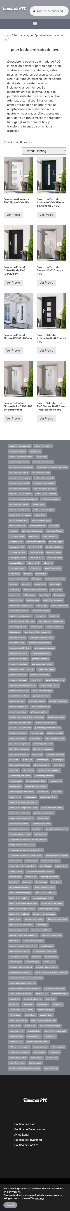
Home (7, 35)
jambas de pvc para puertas (19, 951)
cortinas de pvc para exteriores (21, 994)
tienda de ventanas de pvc (54, 579)
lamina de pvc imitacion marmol (21, 925)
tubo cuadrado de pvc (17, 568)
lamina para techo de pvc (34, 919)
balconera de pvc (58, 1047)
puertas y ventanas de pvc (44, 648)
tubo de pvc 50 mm (16, 563)
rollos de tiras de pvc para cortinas (22, 621)
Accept (10, 1205)
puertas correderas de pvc (42, 691)
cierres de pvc (28, 1004)
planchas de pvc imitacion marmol (47, 728)
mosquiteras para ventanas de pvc (22, 845)
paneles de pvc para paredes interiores (23, 802)
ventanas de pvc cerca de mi (46, 494)
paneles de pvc (43, 818)
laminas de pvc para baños (19, 914)
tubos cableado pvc (50, 536)
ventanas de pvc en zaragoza (20, 478)
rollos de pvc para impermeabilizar (51, 621)
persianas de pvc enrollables (20, 776)
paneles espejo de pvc (48, 797)
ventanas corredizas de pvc (19, 510)
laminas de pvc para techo (19, 898)
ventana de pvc (40, 515)
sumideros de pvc (16, 600)
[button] (35, 23)
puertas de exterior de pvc (49, 685)
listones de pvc (41, 882)
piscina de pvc (58, 760)
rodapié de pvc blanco (54, 627)
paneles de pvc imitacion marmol (21, 818)
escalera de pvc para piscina (46, 967)
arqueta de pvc (52, 1057)
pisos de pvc (27, 760)
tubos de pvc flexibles (54, 531)
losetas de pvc (31, 877)
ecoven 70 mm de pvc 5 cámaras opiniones (51, 972)
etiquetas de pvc (51, 957)
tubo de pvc (48, 563)
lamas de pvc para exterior (51, 935)
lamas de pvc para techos (41, 930)
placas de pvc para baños (19, 754)
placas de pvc (37, 754)
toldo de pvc (36, 579)
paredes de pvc (30, 797)
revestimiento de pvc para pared (41, 637)
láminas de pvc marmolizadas (44, 914)
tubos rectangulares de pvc (32, 531)
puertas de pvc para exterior (42, 664)
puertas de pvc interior (46, 669)
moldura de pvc (31, 861)
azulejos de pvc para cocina (19, 1052)
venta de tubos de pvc (17, 526)
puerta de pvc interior (17, 701)
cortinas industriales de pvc (54, 988)
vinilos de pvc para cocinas (19, 462)
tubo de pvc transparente (36, 542)
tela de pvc (13, 584)
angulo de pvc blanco (17, 1063)
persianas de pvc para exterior (49, 770)
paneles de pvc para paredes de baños (23, 808)
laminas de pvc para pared (48, 909)
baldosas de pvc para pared (19, 1047)
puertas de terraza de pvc (19, 664)
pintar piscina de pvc (41, 765)
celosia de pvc (30, 1015)
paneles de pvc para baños (43, 813)
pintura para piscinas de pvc (20, 765)
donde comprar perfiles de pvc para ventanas (26, 978)
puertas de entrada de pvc (19, 691)
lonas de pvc (14, 882)
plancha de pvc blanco (17, 738)
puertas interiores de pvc (41, 653)
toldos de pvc (41, 574)
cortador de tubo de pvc (32, 999)
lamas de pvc (14, 940)
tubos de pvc (33, 536)
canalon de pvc (50, 1036)
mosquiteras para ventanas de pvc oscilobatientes (28, 840)
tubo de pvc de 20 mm (17, 558)
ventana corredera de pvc (19, 520)
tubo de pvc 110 (33, 563)
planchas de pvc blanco (18, 733)
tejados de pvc (40, 584)
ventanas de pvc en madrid (19, 483)
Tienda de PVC (14, 8)
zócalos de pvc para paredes (20, 446)
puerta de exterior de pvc (18, 706)
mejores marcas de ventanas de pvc (23, 866)
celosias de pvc (15, 1015)
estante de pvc (49, 962)
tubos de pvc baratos (17, 536)
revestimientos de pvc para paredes (37, 632)
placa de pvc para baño (55, 754)
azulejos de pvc (39, 1052)
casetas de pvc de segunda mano (43, 1020)
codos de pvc (50, 999)
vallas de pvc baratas (37, 526)
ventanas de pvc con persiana (44, 488)
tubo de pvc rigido (55, 542)
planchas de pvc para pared (45, 722)
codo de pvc (14, 1004)
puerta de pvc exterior (37, 701)
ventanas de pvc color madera (20, 494)
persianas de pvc (16, 781)
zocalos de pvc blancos (43, 446)
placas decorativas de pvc (55, 738)
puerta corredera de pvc (18, 712)
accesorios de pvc (51, 1068)
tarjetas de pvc (56, 589)
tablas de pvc (59, 595)
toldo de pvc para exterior (18, 579)
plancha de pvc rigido (54, 733)
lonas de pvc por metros (49, 877)
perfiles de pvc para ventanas (35, 786)
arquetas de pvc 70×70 (18, 1057)
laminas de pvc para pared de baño (22, 909)
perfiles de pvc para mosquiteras (21, 792)
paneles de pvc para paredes (52, 808)
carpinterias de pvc (16, 1031)
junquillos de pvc (47, 946)
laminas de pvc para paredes (52, 903)
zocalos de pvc (35, 451)
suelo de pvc (40, 616)
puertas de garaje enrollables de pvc (22, 685)
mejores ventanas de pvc (51, 861)
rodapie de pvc (15, 632)
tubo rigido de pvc (16, 542)
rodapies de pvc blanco (18, 627)
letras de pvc (55, 882)
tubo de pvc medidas (17, 547)
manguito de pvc (61, 866)
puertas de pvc (36, 680)
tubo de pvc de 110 (36, 558)
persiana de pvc (55, 781)
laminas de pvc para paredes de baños (23, 903)
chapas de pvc (43, 1004)
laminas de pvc (15, 919)
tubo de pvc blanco (55, 558)
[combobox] (49, 11)
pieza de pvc (14, 770)
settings (39, 1198)
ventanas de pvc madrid (41, 472)
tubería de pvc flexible (53, 568)
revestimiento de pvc (17, 643)
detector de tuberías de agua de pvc (22, 983)
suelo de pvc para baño (40, 611)
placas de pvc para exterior (19, 749)
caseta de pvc (30, 1026)
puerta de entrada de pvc (41, 706)
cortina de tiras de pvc (60, 994)
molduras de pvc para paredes (57, 855)
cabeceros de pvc (16, 1042)
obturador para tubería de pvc (56, 829)
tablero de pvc (44, 595)
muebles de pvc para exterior (20, 834)
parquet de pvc (15, 797)
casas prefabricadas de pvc (50, 1026)
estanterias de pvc (32, 962)
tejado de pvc (55, 584)
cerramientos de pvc (45, 1010)
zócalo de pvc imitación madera (21, 457)
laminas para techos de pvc (44, 887)
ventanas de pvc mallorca (19, 472)
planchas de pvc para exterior (20, 728)
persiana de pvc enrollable (35, 781)
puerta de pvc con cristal (58, 701)
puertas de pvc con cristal (40, 675)
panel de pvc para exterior (19, 829)
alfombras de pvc (35, 1063)
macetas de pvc (15, 877)
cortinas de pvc (41, 994)
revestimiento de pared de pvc (40, 643)
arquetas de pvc (36, 1057)
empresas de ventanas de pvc (20, 972)
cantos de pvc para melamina (55, 1031)
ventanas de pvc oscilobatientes (21, 467)
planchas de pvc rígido (56, 717)
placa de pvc (14, 760)
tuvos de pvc (54, 526)
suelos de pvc (42, 605)
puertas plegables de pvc (18, 653)
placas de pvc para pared (43, 744)
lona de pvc (27, 882)
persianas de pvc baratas (44, 776)
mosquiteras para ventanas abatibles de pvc (25, 855)
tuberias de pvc (35, 568)
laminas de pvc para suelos (43, 898)
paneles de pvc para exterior (20, 813)
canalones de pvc (33, 1036)
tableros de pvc (29, 595)
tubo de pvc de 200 (54, 552)
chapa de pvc (57, 1004)
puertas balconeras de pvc (19, 696)
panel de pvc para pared (41, 823)
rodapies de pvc (36, 627)
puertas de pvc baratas (18, 680)
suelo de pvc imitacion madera (20, 616)
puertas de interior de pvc (55, 680)
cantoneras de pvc (16, 1036)
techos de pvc (15, 589)
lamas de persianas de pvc (33, 940)
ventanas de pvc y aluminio (43, 462)
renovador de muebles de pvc (20, 648)
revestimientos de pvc (17, 637)
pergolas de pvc (15, 786)
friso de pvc (36, 957)
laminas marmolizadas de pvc (20, 893)
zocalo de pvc (41, 457)
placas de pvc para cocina (42, 749)
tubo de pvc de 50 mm (17, 552)
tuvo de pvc (14, 531)
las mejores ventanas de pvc (20, 887)
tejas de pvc (26, 584)
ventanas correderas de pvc (44, 510)
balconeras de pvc (40, 1047)
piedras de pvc (28, 770)
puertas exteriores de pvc (19, 659)
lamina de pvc (42, 925)
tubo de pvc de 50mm (54, 547)
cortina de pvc (15, 999)
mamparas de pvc (16, 871)
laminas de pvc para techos (45, 893)
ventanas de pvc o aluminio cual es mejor (52, 467)
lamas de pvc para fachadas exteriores (23, 935)
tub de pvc (28, 574)
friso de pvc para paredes (19, 957)
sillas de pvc (54, 616)
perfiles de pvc (43, 792)
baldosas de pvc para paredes (37, 1042)
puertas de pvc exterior (18, 675)
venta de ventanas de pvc (41, 520)
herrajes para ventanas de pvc (45, 951)
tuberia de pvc (15, 574)
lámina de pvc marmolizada (57, 919)
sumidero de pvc (33, 600)
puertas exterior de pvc (40, 659)
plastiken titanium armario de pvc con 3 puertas (27, 717)
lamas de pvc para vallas (18, 930)
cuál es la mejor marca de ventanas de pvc (25, 988)
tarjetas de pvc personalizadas (35, 589)
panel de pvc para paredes (19, 823)
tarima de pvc (14, 595)
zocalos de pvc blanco (17, 451)
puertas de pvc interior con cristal (21, 669)
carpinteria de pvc (34, 1031)
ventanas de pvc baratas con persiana (23, 499)
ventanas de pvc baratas (50, 499)
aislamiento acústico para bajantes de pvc (25, 1068)
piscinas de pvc (42, 760)
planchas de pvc (37, 733)
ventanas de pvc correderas (19, 488)
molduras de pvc (15, 861)
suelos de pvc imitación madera (21, 605)
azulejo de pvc (55, 1052)
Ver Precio (13, 215)
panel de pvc (36, 829)
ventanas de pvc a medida (19, 504)
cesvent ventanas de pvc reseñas (22, 1010)
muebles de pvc (40, 834)
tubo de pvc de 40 (36, 552)
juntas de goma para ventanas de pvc (23, 946)
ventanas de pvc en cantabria (43, 483)
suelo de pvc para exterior (19, 611)
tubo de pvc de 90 (35, 547)
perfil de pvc (57, 792)
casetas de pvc (15, 1026)
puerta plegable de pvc (41, 696)
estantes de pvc (15, 962)
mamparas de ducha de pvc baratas (40, 871)
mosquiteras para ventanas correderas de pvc (26, 850)
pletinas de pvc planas (39, 712)
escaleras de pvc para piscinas (21, 967)
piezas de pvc (58, 765)
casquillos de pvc (46, 1015)
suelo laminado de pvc (59, 605)
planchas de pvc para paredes (20, 722)
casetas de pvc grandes (18, 1020)
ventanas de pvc (39, 504)
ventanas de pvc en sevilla (44, 478)
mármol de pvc (45, 866)
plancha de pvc (35, 738)
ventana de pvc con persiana (20, 515)
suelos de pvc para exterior (53, 600)
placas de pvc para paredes (19, 744)
